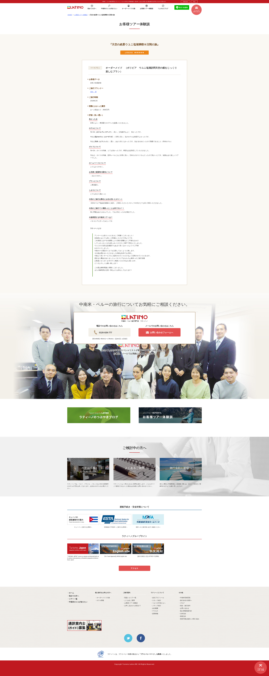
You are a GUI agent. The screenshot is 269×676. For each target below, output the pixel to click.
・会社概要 (154, 608)
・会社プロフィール (157, 597)
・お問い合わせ (184, 608)
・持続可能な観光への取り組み (189, 619)
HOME (70, 15)
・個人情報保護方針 (185, 611)
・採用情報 (154, 613)
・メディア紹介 (156, 605)
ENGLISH (185, 1)
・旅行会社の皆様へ (185, 600)
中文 (194, 1)
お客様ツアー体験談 (81, 15)
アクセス (134, 568)
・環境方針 (182, 616)
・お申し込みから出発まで (132, 605)
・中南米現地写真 (184, 597)
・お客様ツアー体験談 (130, 603)
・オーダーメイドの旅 (102, 597)
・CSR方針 (182, 613)
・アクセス (154, 611)
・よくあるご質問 (129, 600)
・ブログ (182, 603)
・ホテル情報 (99, 600)
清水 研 (93, 92)
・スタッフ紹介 (156, 600)
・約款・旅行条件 (184, 605)
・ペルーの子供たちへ (158, 603)
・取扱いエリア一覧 (129, 597)
